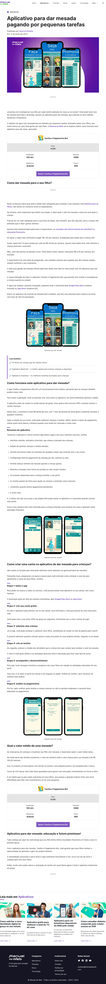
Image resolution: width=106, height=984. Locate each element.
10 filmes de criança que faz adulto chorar (29, 363)
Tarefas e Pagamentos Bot (56, 138)
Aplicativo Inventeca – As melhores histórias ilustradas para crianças (41, 376)
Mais (94, 3)
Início (34, 3)
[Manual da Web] (5, 3)
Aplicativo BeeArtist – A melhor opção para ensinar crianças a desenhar (42, 369)
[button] (103, 3)
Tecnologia (84, 3)
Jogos (73, 3)
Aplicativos (44, 3)
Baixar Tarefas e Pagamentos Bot (53, 174)
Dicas (65, 3)
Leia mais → (5, 941)
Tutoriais (56, 3)
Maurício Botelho (26, 31)
